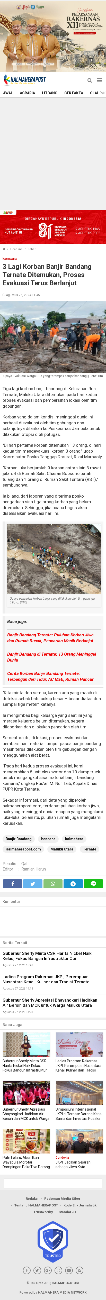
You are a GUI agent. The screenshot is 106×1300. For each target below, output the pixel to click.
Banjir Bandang (19, 839)
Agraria (27, 93)
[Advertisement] (53, 153)
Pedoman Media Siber (62, 1198)
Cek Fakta (73, 93)
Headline (16, 249)
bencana (48, 839)
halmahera (74, 839)
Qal (24, 863)
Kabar (32, 249)
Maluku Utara (61, 849)
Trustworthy (43, 1212)
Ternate (89, 849)
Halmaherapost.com (23, 849)
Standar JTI (68, 1212)
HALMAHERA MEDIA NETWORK (62, 1292)
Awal (8, 93)
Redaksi (32, 1198)
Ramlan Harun (33, 869)
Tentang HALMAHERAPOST (36, 1205)
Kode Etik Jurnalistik (80, 1205)
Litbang (49, 93)
